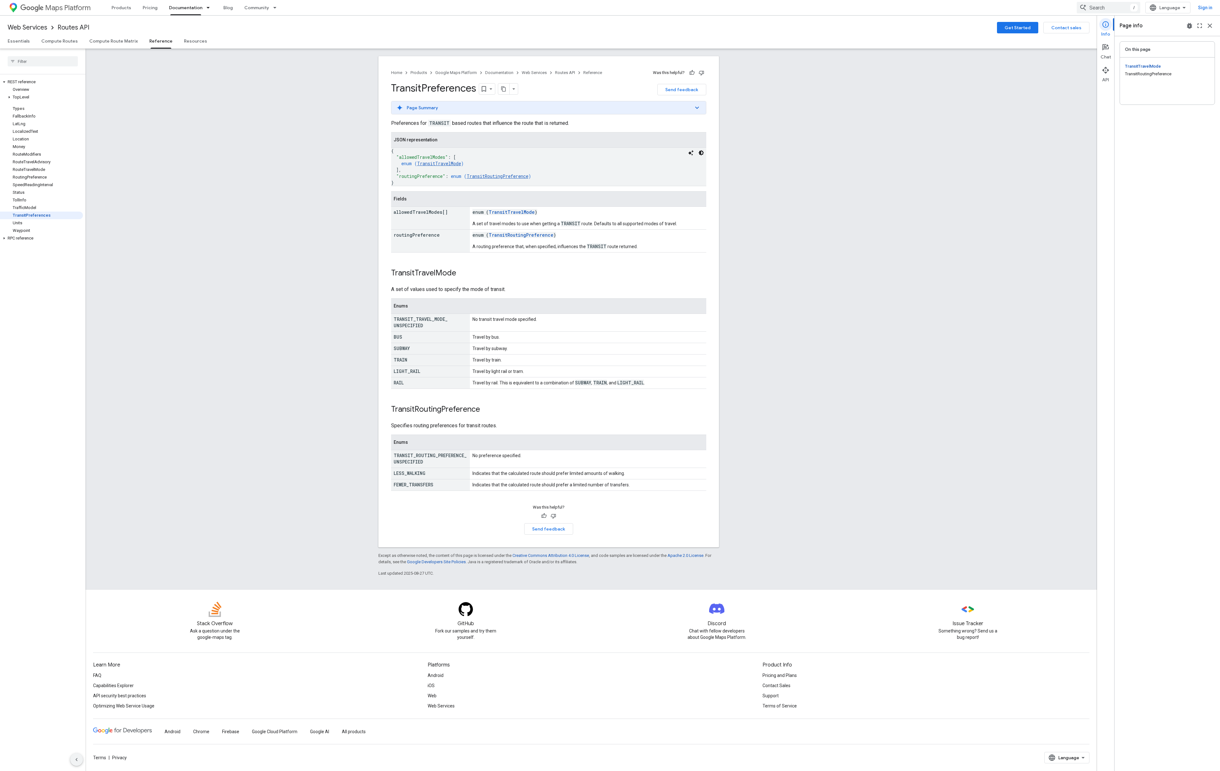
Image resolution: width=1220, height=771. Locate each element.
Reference (161, 41)
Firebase (230, 731)
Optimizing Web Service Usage (123, 705)
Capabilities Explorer (113, 685)
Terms (99, 757)
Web (432, 695)
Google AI (319, 731)
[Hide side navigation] (76, 759)
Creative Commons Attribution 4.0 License (550, 555)
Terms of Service (779, 705)
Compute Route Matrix (113, 41)
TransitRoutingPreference (497, 176)
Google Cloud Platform (274, 731)
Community (256, 7)
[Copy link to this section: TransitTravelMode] (462, 273)
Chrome (201, 731)
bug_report (1189, 26)
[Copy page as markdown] (504, 89)
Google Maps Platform (456, 72)
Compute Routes (59, 41)
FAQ (97, 675)
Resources (195, 41)
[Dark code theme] (701, 153)
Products (121, 7)
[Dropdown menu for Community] (276, 7)
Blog (228, 7)
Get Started (1018, 27)
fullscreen (1199, 26)
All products (354, 731)
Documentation (185, 7)
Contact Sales (776, 685)
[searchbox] (43, 61)
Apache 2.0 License (685, 555)
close (1210, 26)
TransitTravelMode (439, 163)
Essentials (19, 41)
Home (396, 72)
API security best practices (119, 695)
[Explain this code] (691, 153)
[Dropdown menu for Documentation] (210, 7)
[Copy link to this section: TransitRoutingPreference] (486, 410)
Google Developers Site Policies (436, 561)
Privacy (119, 757)
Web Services (27, 27)
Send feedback (681, 89)
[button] (41, 82)
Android (436, 675)
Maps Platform (68, 7)
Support (770, 695)
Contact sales (1066, 27)
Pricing (150, 7)
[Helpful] (692, 73)
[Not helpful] (701, 73)
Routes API (73, 27)
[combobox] (1108, 7)
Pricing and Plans (779, 675)
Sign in (1205, 7)
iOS (431, 685)
